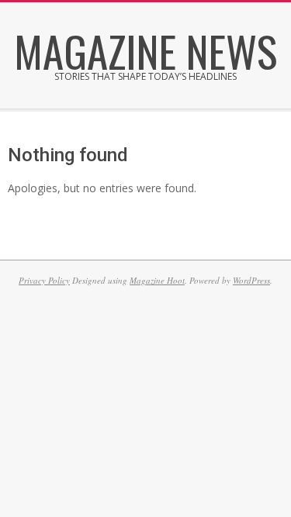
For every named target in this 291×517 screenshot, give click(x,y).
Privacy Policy (44, 280)
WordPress (251, 280)
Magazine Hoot (157, 280)
